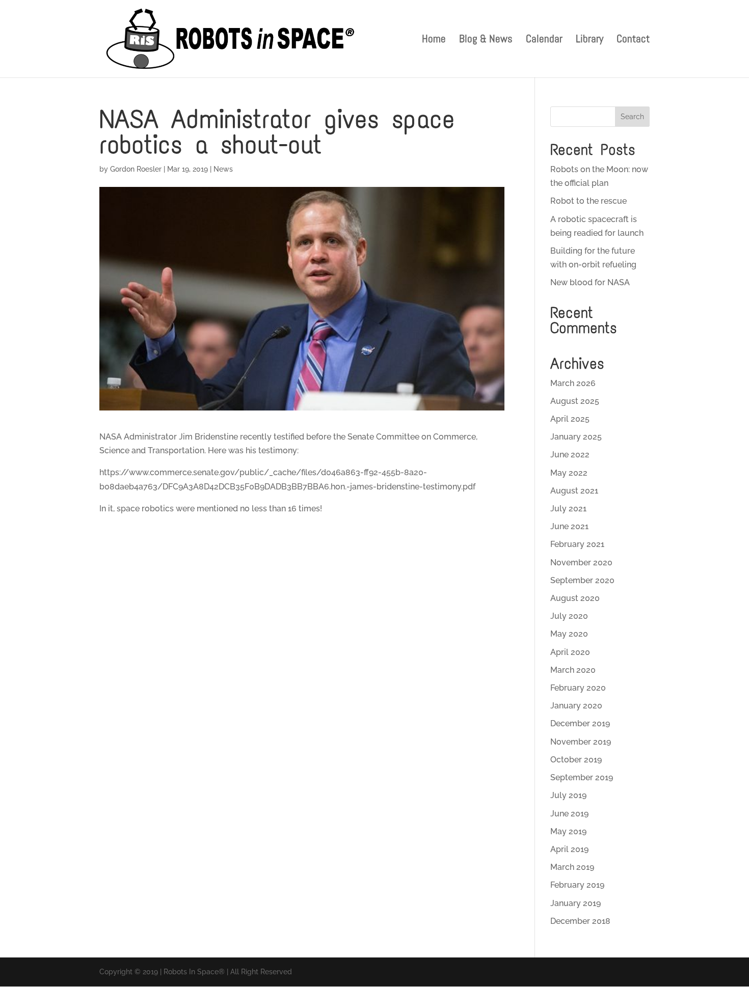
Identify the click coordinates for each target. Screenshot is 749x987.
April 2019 (569, 849)
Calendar (544, 40)
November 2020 (581, 562)
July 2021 (568, 508)
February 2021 (577, 544)
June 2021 (569, 526)
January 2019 (575, 903)
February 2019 (577, 885)
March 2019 (572, 867)
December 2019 (580, 723)
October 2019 (576, 759)
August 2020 (575, 598)
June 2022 (570, 454)
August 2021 (574, 491)
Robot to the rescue (588, 201)
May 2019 (568, 831)
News (223, 169)
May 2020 (569, 634)
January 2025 (576, 437)
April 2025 (570, 419)
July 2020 (569, 616)
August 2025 (574, 401)
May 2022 (568, 473)
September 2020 (582, 580)
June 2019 (569, 813)
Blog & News (486, 40)
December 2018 (580, 921)
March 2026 (573, 383)
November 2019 (580, 742)
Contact (633, 40)
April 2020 (570, 652)
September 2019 (581, 777)
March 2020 (573, 670)
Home (434, 40)
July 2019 (568, 795)
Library (589, 40)
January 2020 (576, 705)
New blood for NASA (590, 282)
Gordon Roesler (136, 169)
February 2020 (578, 688)
